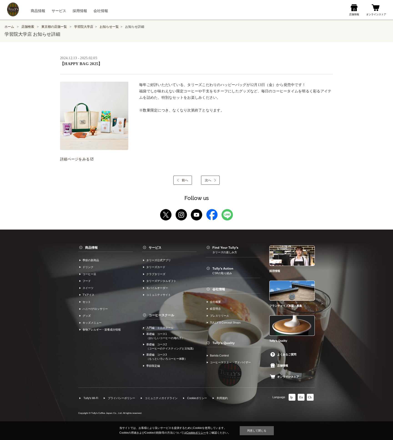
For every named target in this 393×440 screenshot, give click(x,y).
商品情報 (91, 247)
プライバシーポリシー (121, 398)
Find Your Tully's (225, 250)
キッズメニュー (92, 322)
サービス (155, 247)
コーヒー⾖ (89, 274)
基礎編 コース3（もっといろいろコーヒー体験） (166, 356)
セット (87, 301)
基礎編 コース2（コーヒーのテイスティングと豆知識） (170, 346)
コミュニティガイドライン (161, 398)
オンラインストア (288, 376)
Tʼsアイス (88, 294)
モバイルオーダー (157, 288)
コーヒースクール (161, 315)
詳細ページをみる (75, 159)
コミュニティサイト (158, 294)
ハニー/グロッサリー (95, 309)
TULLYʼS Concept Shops (225, 322)
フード (87, 281)
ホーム (9, 26)
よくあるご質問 (286, 354)
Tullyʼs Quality (223, 343)
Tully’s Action (222, 271)
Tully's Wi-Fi (90, 398)
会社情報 (218, 289)
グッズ (87, 315)
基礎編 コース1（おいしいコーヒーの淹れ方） (165, 336)
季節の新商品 (91, 260)
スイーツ (88, 288)
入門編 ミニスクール (160, 327)
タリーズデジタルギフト (161, 281)
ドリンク (88, 267)
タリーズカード (155, 267)
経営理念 (215, 308)
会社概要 (215, 301)
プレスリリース (219, 315)
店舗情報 (282, 365)
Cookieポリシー (197, 398)
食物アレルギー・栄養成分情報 (102, 329)
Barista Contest (219, 355)
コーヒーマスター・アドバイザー (230, 362)
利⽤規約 (222, 398)
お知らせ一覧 (109, 26)
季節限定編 (153, 365)
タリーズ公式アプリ (158, 260)
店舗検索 (27, 26)
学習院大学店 (83, 26)
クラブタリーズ (155, 274)
